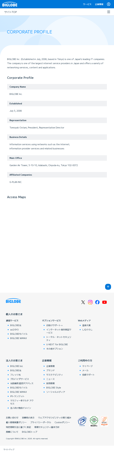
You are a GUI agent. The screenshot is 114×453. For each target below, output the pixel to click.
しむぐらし (87, 329)
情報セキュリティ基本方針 (46, 427)
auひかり (14, 329)
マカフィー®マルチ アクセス (22, 402)
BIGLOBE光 (15, 325)
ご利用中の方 (85, 360)
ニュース (50, 378)
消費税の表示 (28, 417)
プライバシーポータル (40, 422)
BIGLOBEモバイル (18, 333)
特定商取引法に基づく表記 (18, 427)
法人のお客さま (14, 360)
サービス (87, 4)
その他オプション (54, 348)
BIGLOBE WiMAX (18, 338)
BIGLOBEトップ (29, 431)
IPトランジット (17, 396)
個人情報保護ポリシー (16, 422)
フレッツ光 (15, 374)
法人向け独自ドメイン (20, 407)
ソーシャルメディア (55, 391)
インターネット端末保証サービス (58, 331)
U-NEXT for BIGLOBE (57, 344)
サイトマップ (9, 449)
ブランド (50, 370)
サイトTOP (10, 12)
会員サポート (88, 374)
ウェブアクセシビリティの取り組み (54, 417)
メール (85, 370)
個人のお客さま (14, 314)
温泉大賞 (86, 325)
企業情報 (99, 4)
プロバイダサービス (19, 378)
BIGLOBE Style (53, 387)
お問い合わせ (12, 417)
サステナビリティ (54, 374)
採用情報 (50, 383)
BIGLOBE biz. (16, 366)
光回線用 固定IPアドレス (21, 383)
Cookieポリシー (62, 422)
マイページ (87, 366)
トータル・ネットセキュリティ (58, 338)
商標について (12, 431)
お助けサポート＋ (54, 325)
